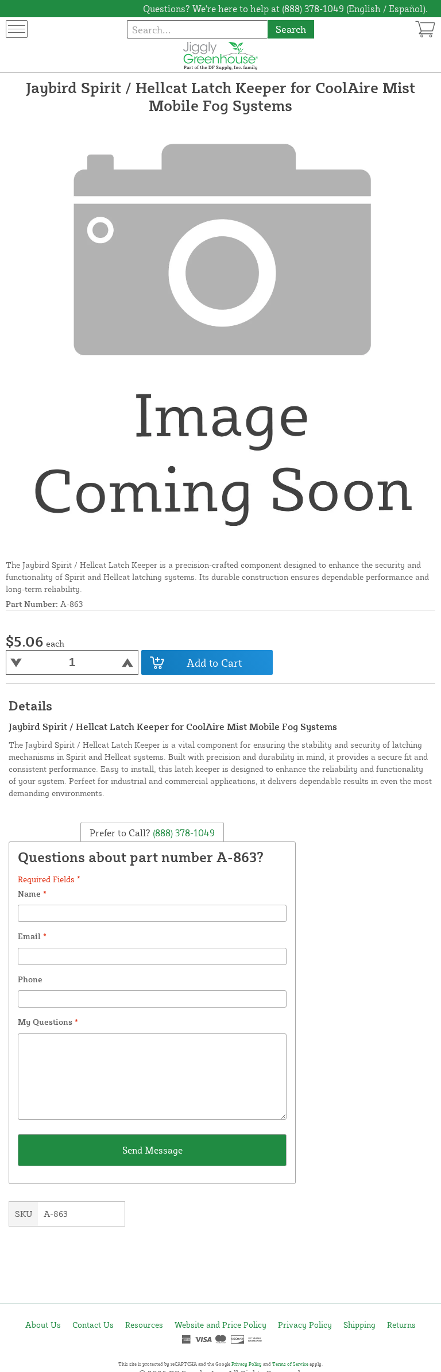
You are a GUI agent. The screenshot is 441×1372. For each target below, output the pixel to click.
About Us (43, 1324)
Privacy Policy (305, 1324)
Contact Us (93, 1324)
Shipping (359, 1324)
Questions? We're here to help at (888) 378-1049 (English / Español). (285, 8)
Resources (144, 1324)
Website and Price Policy (220, 1324)
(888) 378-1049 (182, 832)
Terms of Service (290, 1364)
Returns (401, 1324)
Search (291, 29)
